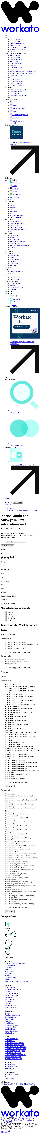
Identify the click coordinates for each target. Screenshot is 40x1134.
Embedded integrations (13, 989)
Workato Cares (10, 977)
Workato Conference (12, 1015)
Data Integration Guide (13, 1057)
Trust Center (9, 1019)
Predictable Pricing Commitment (16, 981)
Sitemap (26, 1120)
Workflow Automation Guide (15, 1049)
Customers (9, 971)
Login (7, 498)
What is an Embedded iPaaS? (15, 1055)
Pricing (7, 969)
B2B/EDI (8, 1001)
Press (7, 979)
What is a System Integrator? (15, 1051)
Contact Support (11, 1066)
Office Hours (10, 1068)
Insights (8, 1003)
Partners (8, 973)
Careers (8, 975)
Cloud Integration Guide (13, 1059)
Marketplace (9, 1033)
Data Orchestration (12, 995)
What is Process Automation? (15, 1047)
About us (8, 967)
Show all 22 (10, 786)
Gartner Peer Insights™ (13, 1074)
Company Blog (10, 1027)
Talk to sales (18, 502)
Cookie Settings (24, 1118)
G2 (6, 1076)
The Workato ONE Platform (15, 963)
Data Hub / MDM (11, 1005)
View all (8, 199)
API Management (11, 993)
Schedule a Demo (7, 545)
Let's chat (8, 504)
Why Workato (10, 965)
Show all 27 (10, 911)
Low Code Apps (11, 999)
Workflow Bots (10, 997)
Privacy (15, 1118)
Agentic (8, 991)
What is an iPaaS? (11, 1039)
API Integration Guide (13, 1053)
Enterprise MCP (11, 1007)
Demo (7, 1013)
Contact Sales (10, 1064)
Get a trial (8, 502)
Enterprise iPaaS (11, 987)
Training (8, 1021)
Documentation (10, 1017)
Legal (11, 1120)
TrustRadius (9, 1078)
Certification (9, 1023)
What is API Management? (14, 1043)
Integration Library (12, 1031)
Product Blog (10, 1029)
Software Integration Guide (14, 1045)
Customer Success (11, 1025)
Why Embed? (10, 1041)
